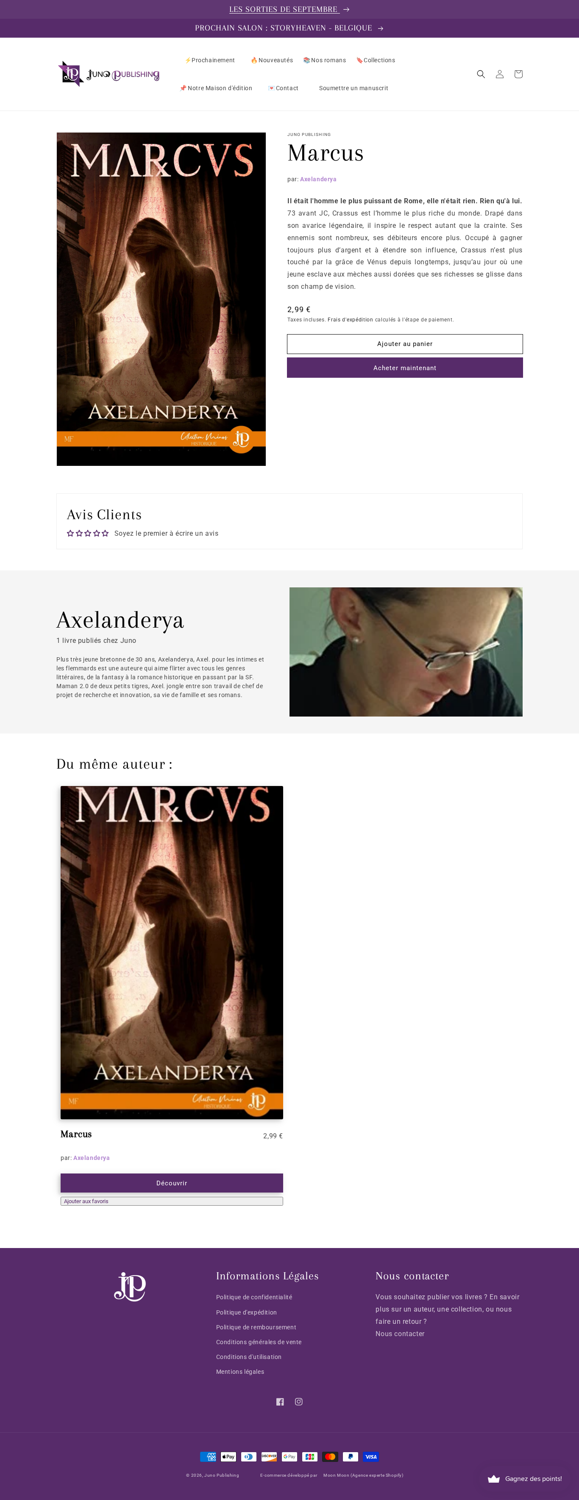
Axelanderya (318, 179)
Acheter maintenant (405, 368)
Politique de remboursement (256, 1327)
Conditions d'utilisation (249, 1356)
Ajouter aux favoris (86, 1201)
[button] (481, 74)
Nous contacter (400, 1334)
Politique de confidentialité (254, 1297)
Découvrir (171, 1183)
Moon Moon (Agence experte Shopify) (363, 1475)
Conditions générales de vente (259, 1342)
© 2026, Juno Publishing (212, 1475)
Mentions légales (240, 1371)
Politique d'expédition (246, 1312)
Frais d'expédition (350, 320)
